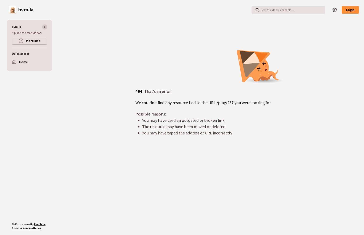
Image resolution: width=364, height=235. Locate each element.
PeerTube (40, 224)
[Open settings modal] (334, 9)
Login (350, 10)
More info (33, 41)
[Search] (257, 10)
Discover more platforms (26, 228)
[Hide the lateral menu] (44, 26)
